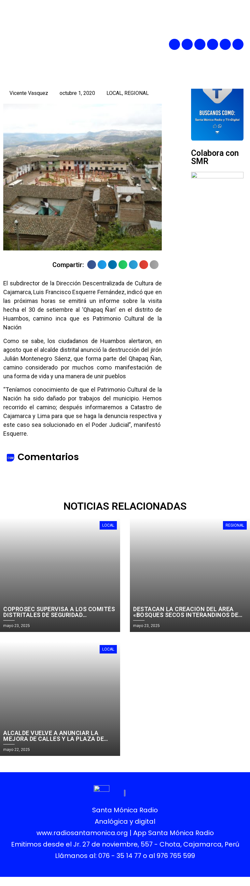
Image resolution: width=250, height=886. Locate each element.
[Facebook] (174, 44)
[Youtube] (225, 44)
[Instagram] (199, 44)
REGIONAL (136, 93)
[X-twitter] (212, 44)
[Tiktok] (237, 44)
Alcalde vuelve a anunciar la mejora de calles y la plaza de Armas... (53, 738)
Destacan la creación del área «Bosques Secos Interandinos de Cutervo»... (185, 615)
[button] (138, 44)
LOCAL (114, 93)
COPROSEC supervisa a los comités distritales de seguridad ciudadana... (59, 615)
